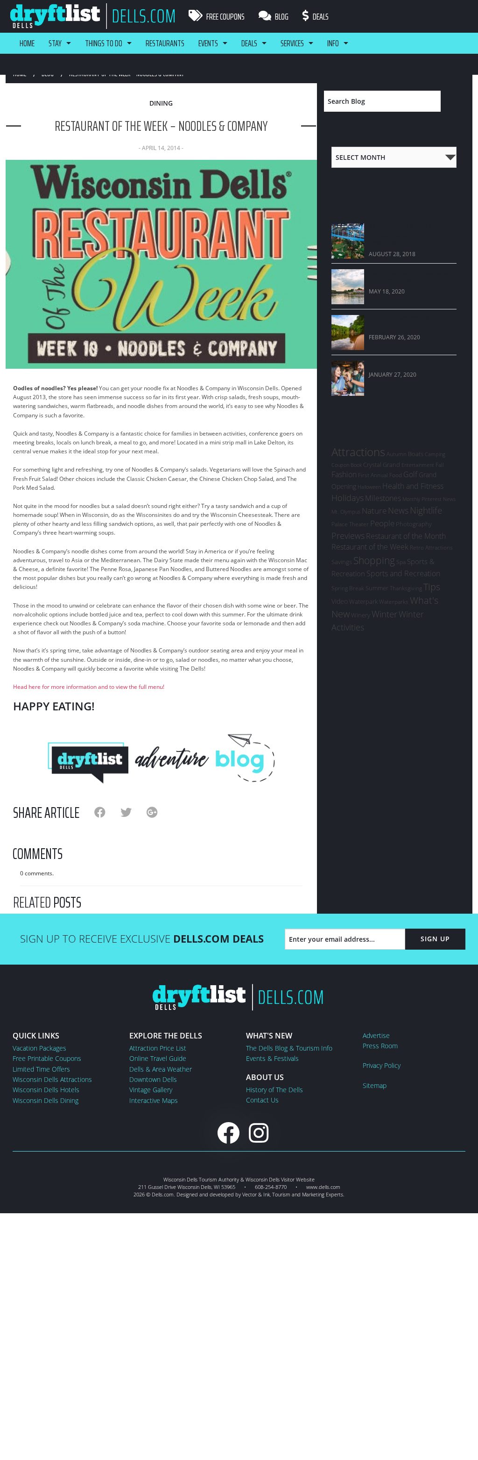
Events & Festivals (272, 1058)
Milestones (383, 498)
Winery (360, 615)
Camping (435, 454)
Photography (414, 524)
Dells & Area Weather (160, 1069)
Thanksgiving (406, 588)
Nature (374, 510)
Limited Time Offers (41, 1069)
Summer (377, 588)
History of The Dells (274, 1089)
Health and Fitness (412, 486)
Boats (415, 454)
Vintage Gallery (150, 1089)
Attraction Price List (157, 1048)
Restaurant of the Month (406, 536)
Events (208, 43)
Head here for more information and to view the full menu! (88, 687)
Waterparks (393, 602)
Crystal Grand (381, 464)
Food (395, 475)
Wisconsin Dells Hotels (46, 1089)
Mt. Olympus (345, 511)
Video (339, 601)
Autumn (397, 454)
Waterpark (363, 601)
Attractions (358, 451)
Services (292, 43)
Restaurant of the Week (369, 547)
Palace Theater (350, 524)
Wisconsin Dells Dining (45, 1100)
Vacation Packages (39, 1048)
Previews (348, 535)
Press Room (380, 1045)
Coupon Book (346, 465)
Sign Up (435, 938)
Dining (161, 103)
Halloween (369, 486)
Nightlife (426, 510)
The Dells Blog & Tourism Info (289, 1048)
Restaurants (165, 43)
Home (27, 43)
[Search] (453, 101)
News (398, 510)
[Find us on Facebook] (228, 1132)
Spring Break (347, 588)
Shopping (374, 560)
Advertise (376, 1035)
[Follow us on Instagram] (258, 1132)
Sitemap (375, 1085)
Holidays (347, 497)
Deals (320, 16)
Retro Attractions (431, 547)
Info (333, 43)
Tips (431, 586)
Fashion (344, 474)
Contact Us (262, 1099)
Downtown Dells (153, 1079)
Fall (440, 465)
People (382, 523)
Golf (410, 474)
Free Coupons (225, 16)
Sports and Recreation (403, 573)
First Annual (373, 475)
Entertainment (417, 465)
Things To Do (103, 43)
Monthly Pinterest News (429, 498)
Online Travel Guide (157, 1058)
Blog (281, 16)
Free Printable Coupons (47, 1058)
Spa (401, 562)
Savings (341, 562)
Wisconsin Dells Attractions (52, 1079)
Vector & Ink (256, 1194)
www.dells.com (323, 1186)
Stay (55, 43)
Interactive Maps (153, 1100)
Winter (384, 614)
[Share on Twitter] (133, 812)
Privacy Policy (382, 1065)
